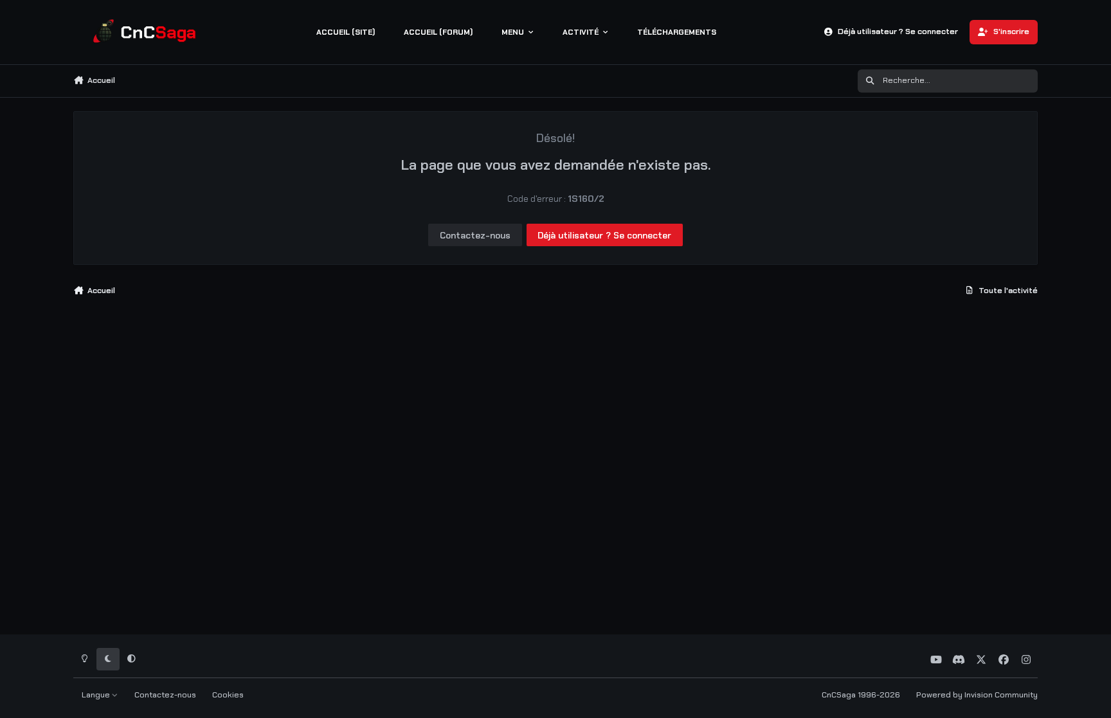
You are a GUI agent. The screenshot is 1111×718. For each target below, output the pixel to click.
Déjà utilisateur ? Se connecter (604, 235)
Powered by (977, 695)
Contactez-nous (475, 235)
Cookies (228, 695)
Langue (97, 695)
